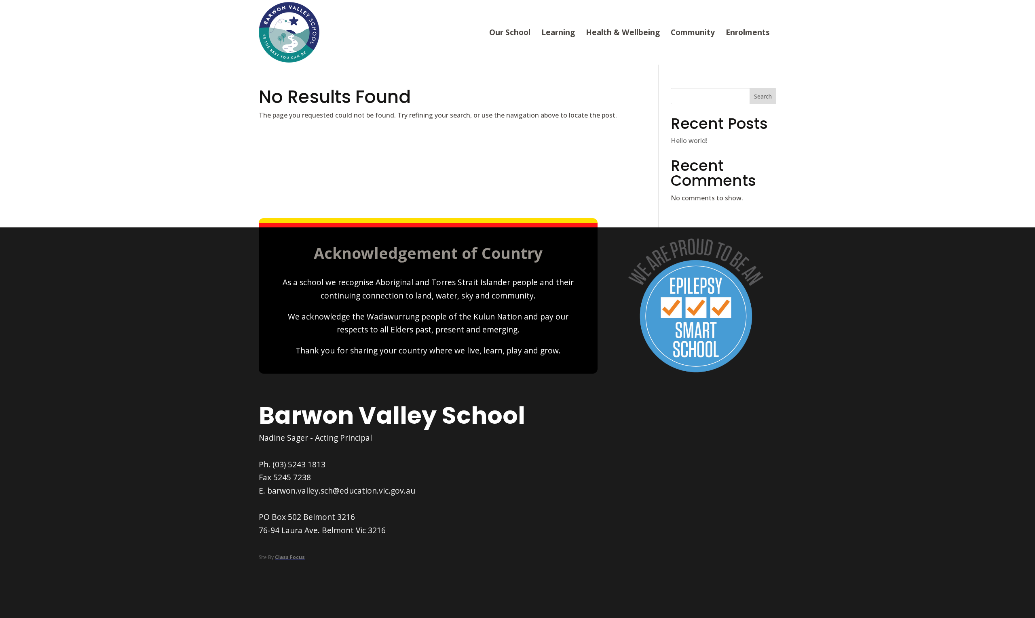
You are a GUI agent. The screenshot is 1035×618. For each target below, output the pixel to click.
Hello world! (689, 140)
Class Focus (290, 557)
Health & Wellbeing (623, 32)
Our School (509, 32)
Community (693, 32)
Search (763, 96)
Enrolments (748, 32)
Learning (558, 32)
